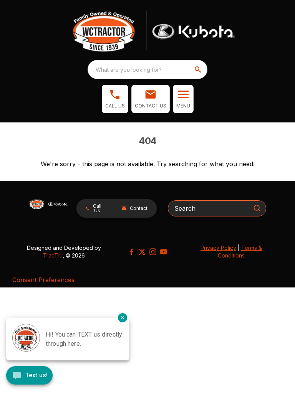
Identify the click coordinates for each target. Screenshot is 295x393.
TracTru (53, 255)
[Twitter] (142, 251)
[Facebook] (131, 251)
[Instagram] (153, 251)
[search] (198, 69)
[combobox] (147, 69)
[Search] (257, 208)
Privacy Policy (218, 247)
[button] (115, 99)
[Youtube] (163, 251)
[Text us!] (29, 376)
